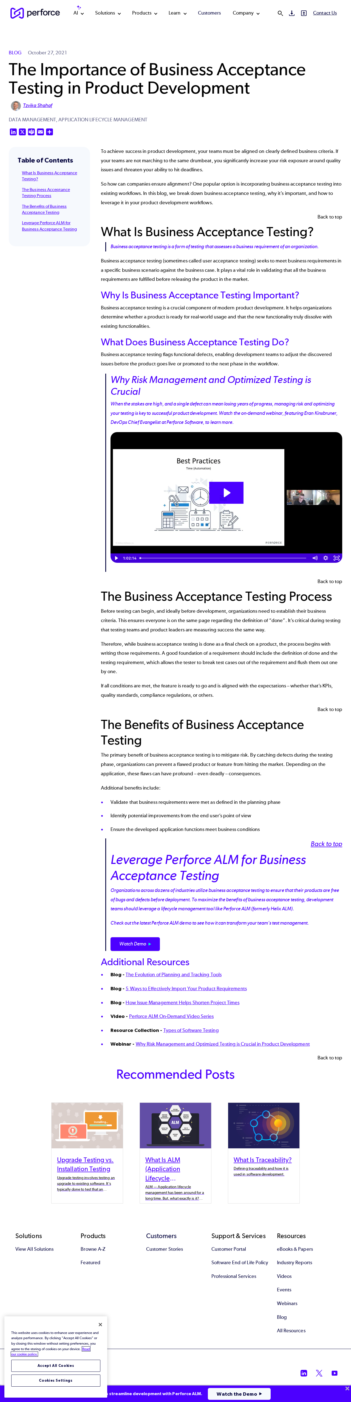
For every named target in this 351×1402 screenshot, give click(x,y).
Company (243, 13)
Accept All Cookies (56, 1366)
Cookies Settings (56, 1380)
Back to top (330, 217)
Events (284, 1290)
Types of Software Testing (191, 1030)
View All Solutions (34, 1249)
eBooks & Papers (295, 1249)
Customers (209, 13)
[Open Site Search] (280, 13)
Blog (282, 1317)
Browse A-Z (93, 1249)
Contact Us (325, 13)
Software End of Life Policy (239, 1263)
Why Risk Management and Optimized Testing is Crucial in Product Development (223, 1044)
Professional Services (233, 1276)
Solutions (105, 13)
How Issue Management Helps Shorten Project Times (182, 1003)
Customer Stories (164, 1249)
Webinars (287, 1303)
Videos (284, 1276)
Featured (90, 1263)
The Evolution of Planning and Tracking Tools (174, 975)
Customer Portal (228, 1249)
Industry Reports (294, 1263)
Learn (174, 13)
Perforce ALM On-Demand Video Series (171, 1016)
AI (75, 13)
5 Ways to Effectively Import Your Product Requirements (186, 989)
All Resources (291, 1331)
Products (141, 13)
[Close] (100, 1325)
